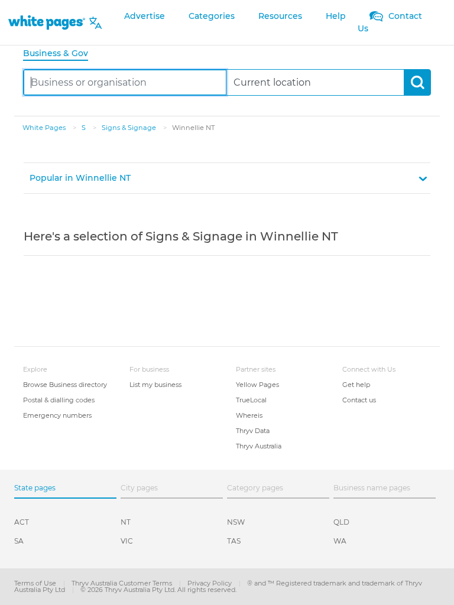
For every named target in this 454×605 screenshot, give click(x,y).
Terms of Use (36, 583)
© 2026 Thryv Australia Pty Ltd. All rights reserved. (158, 590)
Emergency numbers (57, 415)
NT (126, 522)
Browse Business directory (65, 384)
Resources (280, 16)
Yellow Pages (257, 384)
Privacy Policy (210, 583)
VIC (127, 540)
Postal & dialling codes (59, 400)
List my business (155, 384)
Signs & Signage (130, 127)
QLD (341, 522)
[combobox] (125, 82)
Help (336, 16)
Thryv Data (253, 431)
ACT (21, 522)
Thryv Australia (258, 446)
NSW (236, 522)
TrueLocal (251, 400)
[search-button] (417, 82)
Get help (356, 384)
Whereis (249, 415)
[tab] (60, 54)
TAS (234, 540)
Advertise (144, 16)
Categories (212, 16)
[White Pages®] (46, 22)
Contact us (359, 400)
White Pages (44, 127)
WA (339, 540)
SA (19, 540)
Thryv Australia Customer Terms (123, 583)
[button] (227, 178)
